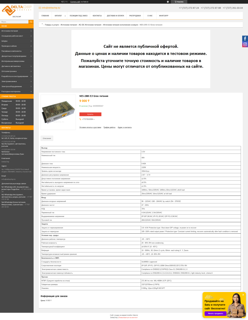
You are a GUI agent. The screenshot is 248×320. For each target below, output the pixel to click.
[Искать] (31, 22)
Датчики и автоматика (11, 66)
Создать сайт (75, 2)
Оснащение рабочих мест (12, 36)
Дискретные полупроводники (14, 56)
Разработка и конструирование (15, 76)
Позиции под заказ (78, 16)
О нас (150, 16)
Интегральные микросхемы (13, 61)
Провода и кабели (9, 46)
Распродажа (135, 16)
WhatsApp (163, 16)
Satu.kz (135, 315)
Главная (45, 16)
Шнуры (4, 41)
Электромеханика (9, 81)
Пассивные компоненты (12, 51)
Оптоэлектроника (9, 71)
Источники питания (10, 31)
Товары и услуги (52, 25)
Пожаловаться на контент (128, 317)
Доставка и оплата (115, 16)
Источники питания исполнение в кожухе (120, 25)
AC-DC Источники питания (90, 25)
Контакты (97, 16)
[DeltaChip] (17, 11)
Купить (90, 114)
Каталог (58, 16)
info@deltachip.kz (9, 179)
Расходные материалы (11, 91)
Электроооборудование (12, 86)
